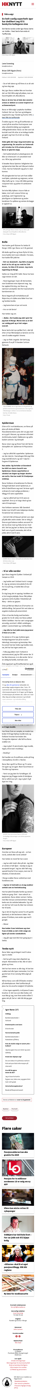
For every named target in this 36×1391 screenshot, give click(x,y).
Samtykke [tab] (5, 675)
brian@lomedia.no (7, 73)
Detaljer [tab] (15, 675)
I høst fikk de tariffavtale (18, 116)
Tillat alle (18, 709)
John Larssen (18, 1329)
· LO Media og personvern (18, 1369)
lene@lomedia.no (7, 66)
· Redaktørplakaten (20, 1381)
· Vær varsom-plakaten (22, 1383)
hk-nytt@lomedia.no (18, 1307)
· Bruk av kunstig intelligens (18, 1365)
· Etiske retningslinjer (18, 1361)
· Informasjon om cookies (18, 1367)
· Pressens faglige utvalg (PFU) (22, 1387)
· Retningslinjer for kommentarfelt (18, 1363)
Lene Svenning (8, 63)
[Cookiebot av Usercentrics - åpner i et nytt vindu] (25, 669)
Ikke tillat (18, 720)
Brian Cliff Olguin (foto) (11, 70)
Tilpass (16, 714)
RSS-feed (18, 1343)
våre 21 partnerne (12, 685)
